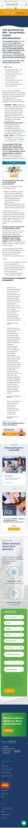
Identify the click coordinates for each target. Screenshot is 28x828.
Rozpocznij (21, 13)
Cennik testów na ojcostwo (6, 775)
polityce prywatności (16, 686)
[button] (4, 473)
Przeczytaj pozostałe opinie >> (9, 421)
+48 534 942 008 (12, 1)
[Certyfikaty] (12, 8)
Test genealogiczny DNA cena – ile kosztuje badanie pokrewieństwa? (14, 76)
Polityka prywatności (5, 814)
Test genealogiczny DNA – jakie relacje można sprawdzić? (13, 71)
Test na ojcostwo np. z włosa (7, 769)
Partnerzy (3, 796)
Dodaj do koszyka (14, 529)
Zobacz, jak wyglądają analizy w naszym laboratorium (14, 85)
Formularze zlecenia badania (7, 808)
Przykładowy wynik (5, 786)
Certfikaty (3, 811)
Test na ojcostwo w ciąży (6, 772)
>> (16, 13)
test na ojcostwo (18, 141)
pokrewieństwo (7, 54)
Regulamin (3, 817)
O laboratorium (4, 793)
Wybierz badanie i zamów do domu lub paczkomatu (13, 720)
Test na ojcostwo (4, 765)
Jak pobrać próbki (4, 790)
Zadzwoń (5, 785)
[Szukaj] (21, 6)
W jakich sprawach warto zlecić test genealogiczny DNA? (14, 81)
